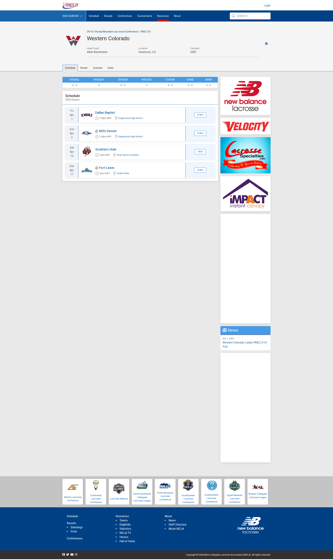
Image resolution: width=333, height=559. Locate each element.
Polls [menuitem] (74, 531)
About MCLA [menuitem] (176, 528)
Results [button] (108, 16)
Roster (84, 67)
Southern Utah (105, 149)
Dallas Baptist (105, 112)
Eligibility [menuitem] (125, 524)
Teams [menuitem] (123, 520)
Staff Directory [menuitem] (177, 524)
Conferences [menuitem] (74, 538)
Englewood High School (130, 118)
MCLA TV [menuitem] (125, 533)
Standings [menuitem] (77, 527)
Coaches (98, 67)
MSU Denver (108, 131)
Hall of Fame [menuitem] (127, 541)
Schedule (70, 67)
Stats (111, 67)
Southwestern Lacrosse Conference (211, 498)
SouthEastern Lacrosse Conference (188, 498)
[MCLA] (71, 5)
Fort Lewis (106, 168)
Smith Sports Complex (128, 155)
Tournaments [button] (144, 16)
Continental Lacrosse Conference (96, 498)
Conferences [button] (125, 16)
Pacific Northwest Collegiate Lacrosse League (142, 497)
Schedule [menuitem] (94, 16)
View (200, 151)
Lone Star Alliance (119, 498)
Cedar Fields (123, 173)
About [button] (177, 16)
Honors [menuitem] (123, 537)
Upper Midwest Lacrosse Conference (234, 498)
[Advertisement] (245, 269)
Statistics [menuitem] (125, 528)
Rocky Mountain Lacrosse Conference (116, 31)
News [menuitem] (172, 520)
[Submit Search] (233, 15)
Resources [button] (163, 16)
